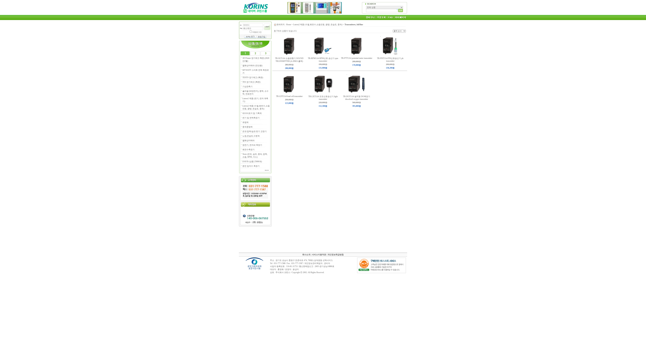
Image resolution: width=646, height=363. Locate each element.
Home (288, 24)
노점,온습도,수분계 (251, 136)
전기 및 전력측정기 (251, 118)
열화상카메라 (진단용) (252, 65)
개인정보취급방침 (336, 254)
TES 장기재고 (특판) (251, 82)
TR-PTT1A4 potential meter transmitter (356, 58)
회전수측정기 (248, 149)
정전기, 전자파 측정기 (252, 145)
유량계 (245, 122)
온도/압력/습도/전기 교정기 (254, 131)
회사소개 (306, 254)
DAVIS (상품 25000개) (252, 161)
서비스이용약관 (319, 254)
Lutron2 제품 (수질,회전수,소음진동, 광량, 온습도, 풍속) (317, 24)
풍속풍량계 (247, 127)
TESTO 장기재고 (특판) (252, 77)
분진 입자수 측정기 (251, 166)
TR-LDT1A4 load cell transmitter (289, 96)
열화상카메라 (248, 140)
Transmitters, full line (354, 24)
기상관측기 (247, 86)
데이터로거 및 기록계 (252, 113)
